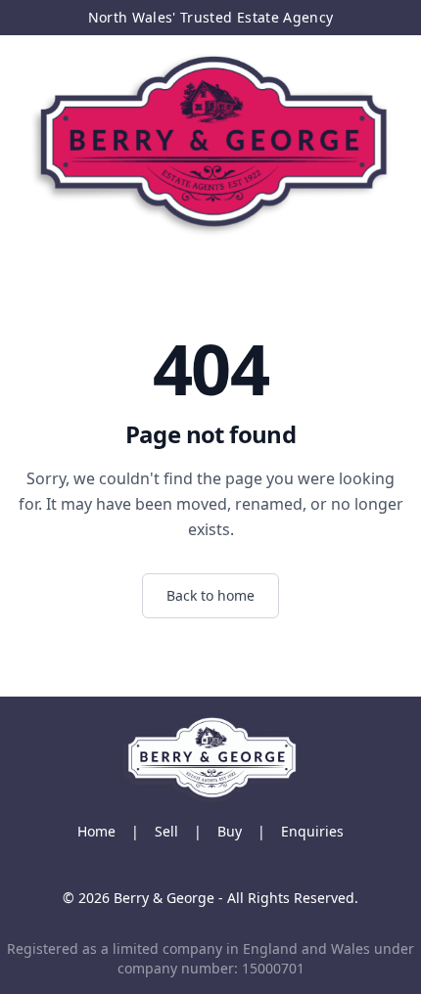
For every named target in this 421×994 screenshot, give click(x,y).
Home (96, 831)
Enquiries (312, 831)
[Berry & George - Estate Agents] (210, 145)
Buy (229, 831)
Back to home (210, 595)
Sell (166, 831)
